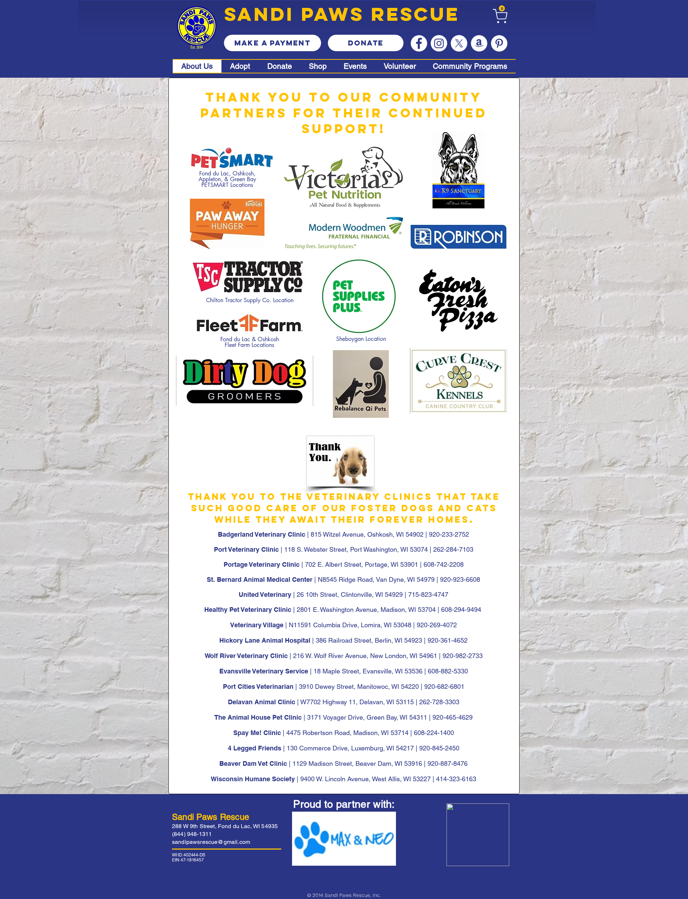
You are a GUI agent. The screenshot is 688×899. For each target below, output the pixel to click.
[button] (502, 8)
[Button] (319, 66)
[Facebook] (419, 43)
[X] (459, 43)
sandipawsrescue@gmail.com (211, 841)
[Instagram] (439, 43)
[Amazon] (479, 43)
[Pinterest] (499, 43)
